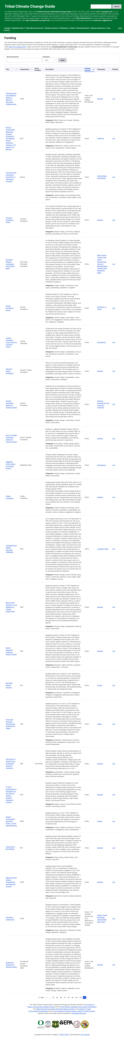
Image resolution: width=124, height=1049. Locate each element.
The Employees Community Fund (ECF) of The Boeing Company (11, 177)
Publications (64, 28)
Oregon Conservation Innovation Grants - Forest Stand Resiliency (11, 821)
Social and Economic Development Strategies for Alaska (10, 724)
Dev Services (85, 1034)
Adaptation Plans (18, 28)
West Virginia (101, 255)
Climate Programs (51, 28)
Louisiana (100, 549)
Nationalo (100, 307)
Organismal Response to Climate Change (11, 965)
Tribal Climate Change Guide (30, 6)
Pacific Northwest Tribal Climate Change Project (54, 12)
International (101, 178)
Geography (46, 56)
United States (102, 176)
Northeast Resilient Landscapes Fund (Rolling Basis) (10, 264)
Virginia (99, 257)
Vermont (100, 264)
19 (73, 998)
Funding (7, 28)
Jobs (108, 28)
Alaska (99, 724)
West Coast (101, 922)
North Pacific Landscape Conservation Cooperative (78, 1007)
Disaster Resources (98, 28)
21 (81, 998)
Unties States (101, 919)
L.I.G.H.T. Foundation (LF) (103, 12)
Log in (120, 28)
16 (61, 998)
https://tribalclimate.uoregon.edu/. (37, 20)
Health (72, 28)
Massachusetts (102, 266)
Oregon (99, 821)
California (100, 138)
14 (53, 998)
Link (113, 99)
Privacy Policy (64, 1034)
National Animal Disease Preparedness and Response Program (11, 882)
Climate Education (82, 28)
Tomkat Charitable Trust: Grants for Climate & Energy (11, 342)
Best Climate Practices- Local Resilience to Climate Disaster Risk (11, 607)
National (100, 99)
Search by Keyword (13, 56)
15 (57, 998)
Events (7, 30)
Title (7, 69)
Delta (106, 549)
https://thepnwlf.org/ (83, 18)
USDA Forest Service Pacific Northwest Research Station (55, 1009)
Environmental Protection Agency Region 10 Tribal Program (74, 1011)
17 (65, 998)
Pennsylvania (101, 262)
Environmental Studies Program (44, 1007)
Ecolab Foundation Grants (9, 308)
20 (77, 998)
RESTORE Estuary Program (9, 685)
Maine (99, 273)
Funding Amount (89, 69)
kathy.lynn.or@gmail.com (17, 47)
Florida (99, 685)
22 (85, 998)
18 (69, 998)
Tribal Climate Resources (34, 28)
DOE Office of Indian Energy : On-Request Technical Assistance (11, 763)
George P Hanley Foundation (9, 371)
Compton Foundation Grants (9, 220)
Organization (24, 69)
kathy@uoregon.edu (79, 1013)
